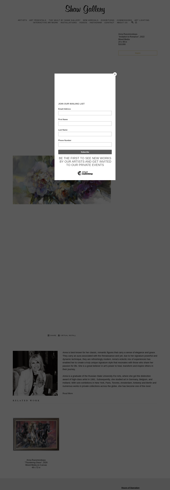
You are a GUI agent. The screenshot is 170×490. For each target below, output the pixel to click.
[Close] (115, 74)
